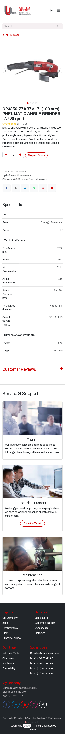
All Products (12, 35)
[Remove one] (6, 155)
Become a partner (45, 623)
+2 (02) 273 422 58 (43, 673)
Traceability (8, 668)
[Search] (59, 26)
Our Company (10, 617)
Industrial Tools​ (10, 653)
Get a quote (41, 617)
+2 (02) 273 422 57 (43, 668)
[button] (5, 70)
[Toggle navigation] (59, 10)
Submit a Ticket (32, 523)
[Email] (52, 188)
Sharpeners (8, 658)
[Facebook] (6, 188)
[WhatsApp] (34, 188)
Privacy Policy (10, 628)
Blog (5, 633)
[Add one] (20, 155)
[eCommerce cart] (51, 10)
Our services (42, 628)
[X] (16, 188)
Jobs (5, 623)
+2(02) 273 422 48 (43, 663)
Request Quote (36, 155)
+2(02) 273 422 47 (43, 658)
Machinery (8, 663)
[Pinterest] (43, 188)
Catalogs (40, 633)
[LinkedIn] (25, 188)
